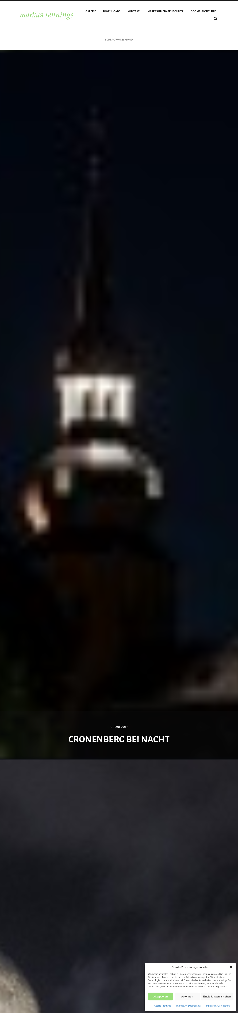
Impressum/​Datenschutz (188, 1006)
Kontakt (134, 11)
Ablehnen (187, 996)
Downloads (112, 11)
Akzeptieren (160, 996)
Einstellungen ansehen (217, 996)
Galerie (91, 11)
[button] (231, 967)
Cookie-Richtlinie (162, 1006)
